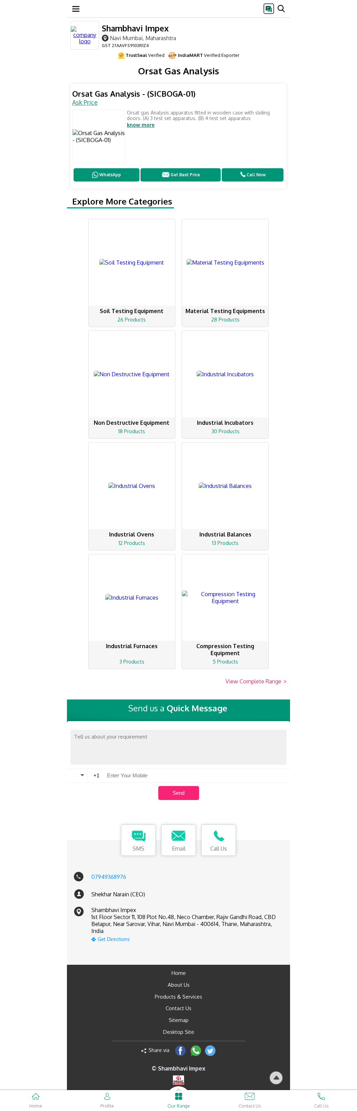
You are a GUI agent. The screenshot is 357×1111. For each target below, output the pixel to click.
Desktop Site (178, 1032)
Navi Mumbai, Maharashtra (143, 38)
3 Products (131, 661)
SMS (138, 848)
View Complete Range (256, 681)
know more (140, 125)
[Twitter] (210, 1050)
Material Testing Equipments (225, 311)
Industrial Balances (225, 534)
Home (179, 973)
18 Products (131, 431)
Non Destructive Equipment (131, 422)
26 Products (131, 319)
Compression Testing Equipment (225, 650)
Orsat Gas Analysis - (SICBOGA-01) (134, 93)
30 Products (225, 431)
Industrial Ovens (131, 534)
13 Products (225, 543)
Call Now (256, 174)
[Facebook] (180, 1050)
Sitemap (179, 1020)
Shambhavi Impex (135, 28)
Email (178, 848)
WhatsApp (110, 174)
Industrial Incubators (225, 422)
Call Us (218, 848)
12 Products (132, 543)
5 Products (225, 661)
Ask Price (85, 102)
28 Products (225, 319)
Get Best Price (185, 174)
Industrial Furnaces (132, 646)
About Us (179, 985)
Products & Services (178, 996)
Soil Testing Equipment (132, 311)
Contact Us (178, 1008)
